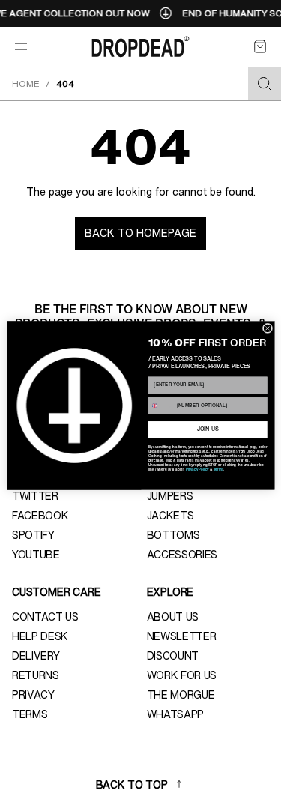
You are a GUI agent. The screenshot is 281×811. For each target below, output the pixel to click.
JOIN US (207, 429)
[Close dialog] (267, 328)
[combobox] (160, 405)
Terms (218, 469)
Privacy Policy (196, 469)
